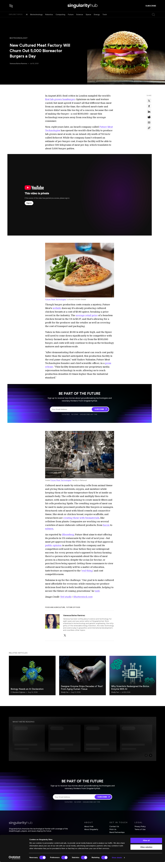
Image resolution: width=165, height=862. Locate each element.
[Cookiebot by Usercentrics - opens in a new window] (14, 857)
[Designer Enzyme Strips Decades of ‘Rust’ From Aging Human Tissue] (82, 675)
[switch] (64, 857)
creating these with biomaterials (81, 518)
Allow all (146, 840)
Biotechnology (36, 14)
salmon (49, 528)
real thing (87, 570)
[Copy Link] (149, 128)
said (97, 591)
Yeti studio (65, 597)
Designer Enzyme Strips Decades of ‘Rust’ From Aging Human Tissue (82, 687)
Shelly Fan (64, 692)
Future (71, 14)
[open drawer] (11, 6)
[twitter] (65, 635)
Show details (117, 858)
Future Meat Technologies (55, 299)
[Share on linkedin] (149, 111)
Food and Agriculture (55, 607)
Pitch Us (112, 829)
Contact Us (114, 826)
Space (88, 14)
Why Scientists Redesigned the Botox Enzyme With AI (130, 687)
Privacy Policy (140, 826)
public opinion (53, 545)
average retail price (87, 315)
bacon (106, 525)
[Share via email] (149, 122)
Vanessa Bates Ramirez (18, 63)
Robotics (49, 14)
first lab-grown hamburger (60, 99)
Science (79, 14)
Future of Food (73, 607)
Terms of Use (140, 829)
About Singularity (91, 829)
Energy (97, 14)
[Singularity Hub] (82, 6)
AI (27, 14)
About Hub (88, 826)
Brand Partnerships (117, 832)
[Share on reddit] (149, 117)
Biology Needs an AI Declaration (27, 689)
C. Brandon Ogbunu (18, 692)
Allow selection (146, 847)
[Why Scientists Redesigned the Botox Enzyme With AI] (132, 675)
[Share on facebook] (149, 106)
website (57, 308)
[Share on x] (149, 101)
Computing (60, 14)
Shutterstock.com (82, 597)
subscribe (150, 6)
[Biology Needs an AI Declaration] (32, 675)
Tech (104, 14)
